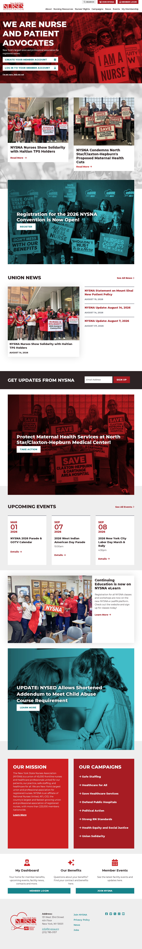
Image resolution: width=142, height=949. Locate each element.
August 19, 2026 (94, 299)
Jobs (76, 930)
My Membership (130, 9)
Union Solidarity (93, 836)
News (108, 9)
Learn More (101, 614)
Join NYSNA (108, 2)
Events (116, 9)
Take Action (28, 449)
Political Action (93, 810)
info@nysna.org (50, 929)
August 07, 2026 (94, 326)
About (48, 9)
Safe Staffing (91, 776)
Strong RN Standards (97, 819)
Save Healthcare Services (100, 793)
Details (14, 551)
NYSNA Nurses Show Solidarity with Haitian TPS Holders (37, 149)
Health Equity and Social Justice (105, 827)
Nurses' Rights (82, 9)
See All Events (124, 507)
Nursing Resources (63, 9)
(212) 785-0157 (49, 932)
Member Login (129, 2)
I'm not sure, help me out (13, 75)
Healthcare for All (94, 785)
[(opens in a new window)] (107, 914)
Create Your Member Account (26, 59)
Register (26, 226)
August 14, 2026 (19, 352)
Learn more (28, 707)
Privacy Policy (82, 920)
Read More (17, 157)
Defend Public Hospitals (99, 802)
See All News (125, 278)
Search (90, 2)
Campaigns (97, 9)
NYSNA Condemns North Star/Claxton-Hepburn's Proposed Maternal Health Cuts (100, 156)
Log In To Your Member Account (27, 68)
